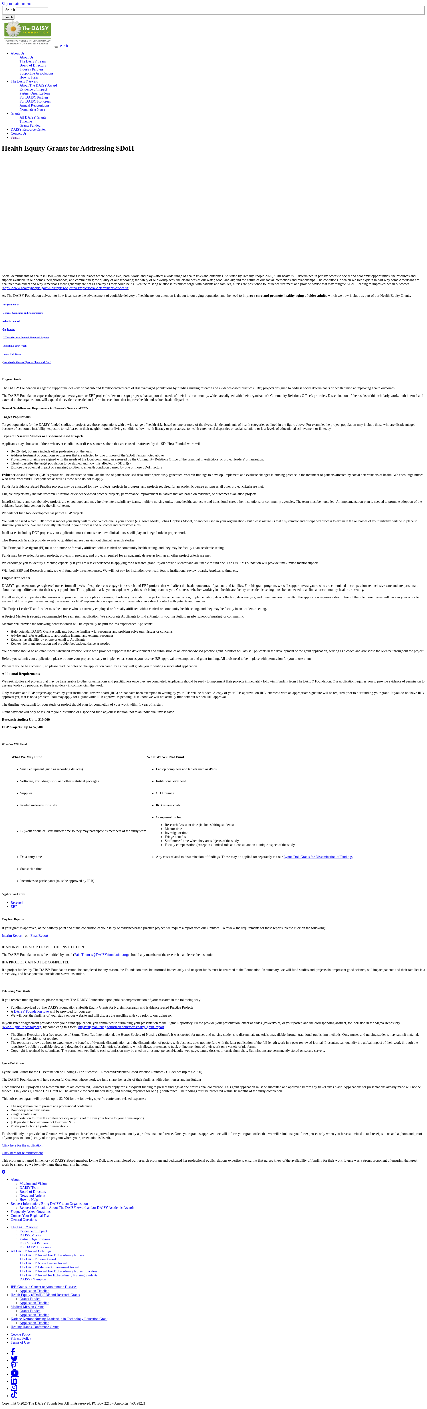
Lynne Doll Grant (12, 354)
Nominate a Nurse (32, 109)
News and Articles (32, 1195)
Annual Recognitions (34, 105)
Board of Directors (33, 65)
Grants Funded (30, 125)
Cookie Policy (21, 1334)
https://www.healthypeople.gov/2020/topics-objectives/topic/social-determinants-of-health (65, 288)
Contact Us (18, 133)
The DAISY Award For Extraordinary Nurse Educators (58, 1271)
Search (10, 10)
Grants (15, 113)
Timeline (26, 121)
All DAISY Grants (33, 117)
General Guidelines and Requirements (23, 312)
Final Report (39, 935)
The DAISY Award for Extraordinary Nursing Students (58, 1275)
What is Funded (11, 321)
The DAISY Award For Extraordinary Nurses (52, 1255)
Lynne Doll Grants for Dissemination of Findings (318, 857)
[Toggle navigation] (56, 47)
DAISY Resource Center (28, 129)
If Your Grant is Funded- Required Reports (26, 337)
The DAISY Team (33, 61)
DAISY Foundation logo (31, 1011)
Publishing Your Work (14, 345)
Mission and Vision (33, 1183)
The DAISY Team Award (38, 1259)
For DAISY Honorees (35, 101)
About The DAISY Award (38, 85)
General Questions (24, 1219)
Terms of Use (20, 1342)
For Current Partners (34, 1243)
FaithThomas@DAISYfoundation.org (101, 955)
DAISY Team (29, 1187)
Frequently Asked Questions (30, 1211)
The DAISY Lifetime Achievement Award (49, 1267)
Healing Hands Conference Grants (35, 1327)
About (15, 1179)
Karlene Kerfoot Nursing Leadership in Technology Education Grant (59, 1319)
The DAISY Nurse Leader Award (43, 1263)
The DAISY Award (24, 81)
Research (17, 902)
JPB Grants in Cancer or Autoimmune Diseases (44, 1287)
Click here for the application (22, 1145)
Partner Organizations (35, 93)
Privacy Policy (21, 1338)
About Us (17, 53)
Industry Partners (31, 69)
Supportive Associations (36, 73)
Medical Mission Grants (27, 1307)
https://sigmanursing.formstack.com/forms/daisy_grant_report (121, 1027)
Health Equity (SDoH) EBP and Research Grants (45, 1295)
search (63, 46)
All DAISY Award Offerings (31, 1251)
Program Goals (11, 304)
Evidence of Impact (33, 89)
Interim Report (12, 935)
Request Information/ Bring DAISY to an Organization (49, 1203)
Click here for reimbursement (22, 1153)
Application (9, 329)
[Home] (28, 46)
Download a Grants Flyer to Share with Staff (27, 362)
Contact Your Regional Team (31, 1215)
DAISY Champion (33, 1279)
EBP (14, 906)
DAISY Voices (30, 1235)
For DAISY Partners (34, 97)
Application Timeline (34, 1291)
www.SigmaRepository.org (22, 1027)
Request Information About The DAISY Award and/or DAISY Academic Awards (77, 1207)
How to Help (29, 77)
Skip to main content (16, 4)
